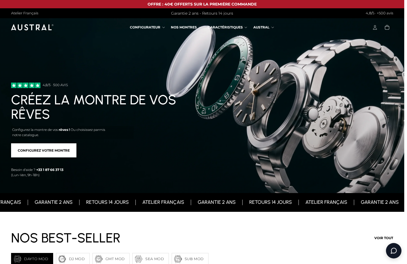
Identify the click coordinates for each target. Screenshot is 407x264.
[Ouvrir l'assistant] (393, 250)
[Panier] (387, 28)
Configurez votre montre (44, 150)
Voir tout (383, 238)
